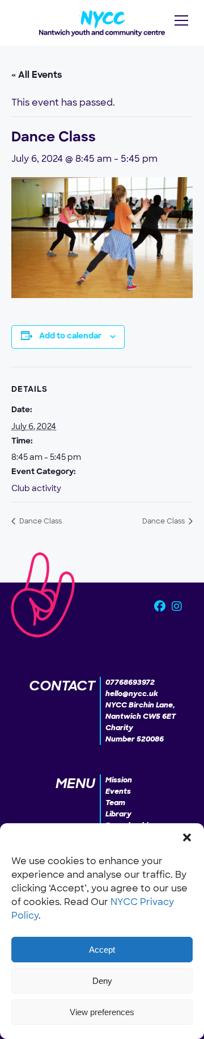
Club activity (36, 488)
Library (118, 814)
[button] (187, 837)
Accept (102, 949)
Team (115, 802)
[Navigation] (181, 20)
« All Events (36, 75)
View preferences (102, 1012)
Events (118, 791)
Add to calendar (70, 336)
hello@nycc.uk (131, 693)
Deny (102, 981)
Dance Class (40, 521)
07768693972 (130, 682)
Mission (118, 780)
